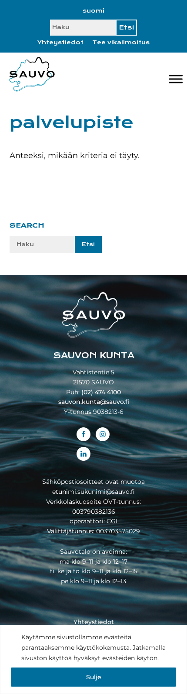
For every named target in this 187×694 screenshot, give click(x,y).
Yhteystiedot (60, 42)
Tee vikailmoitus (121, 42)
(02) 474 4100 (101, 392)
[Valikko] (176, 79)
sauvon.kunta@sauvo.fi (93, 402)
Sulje (93, 677)
